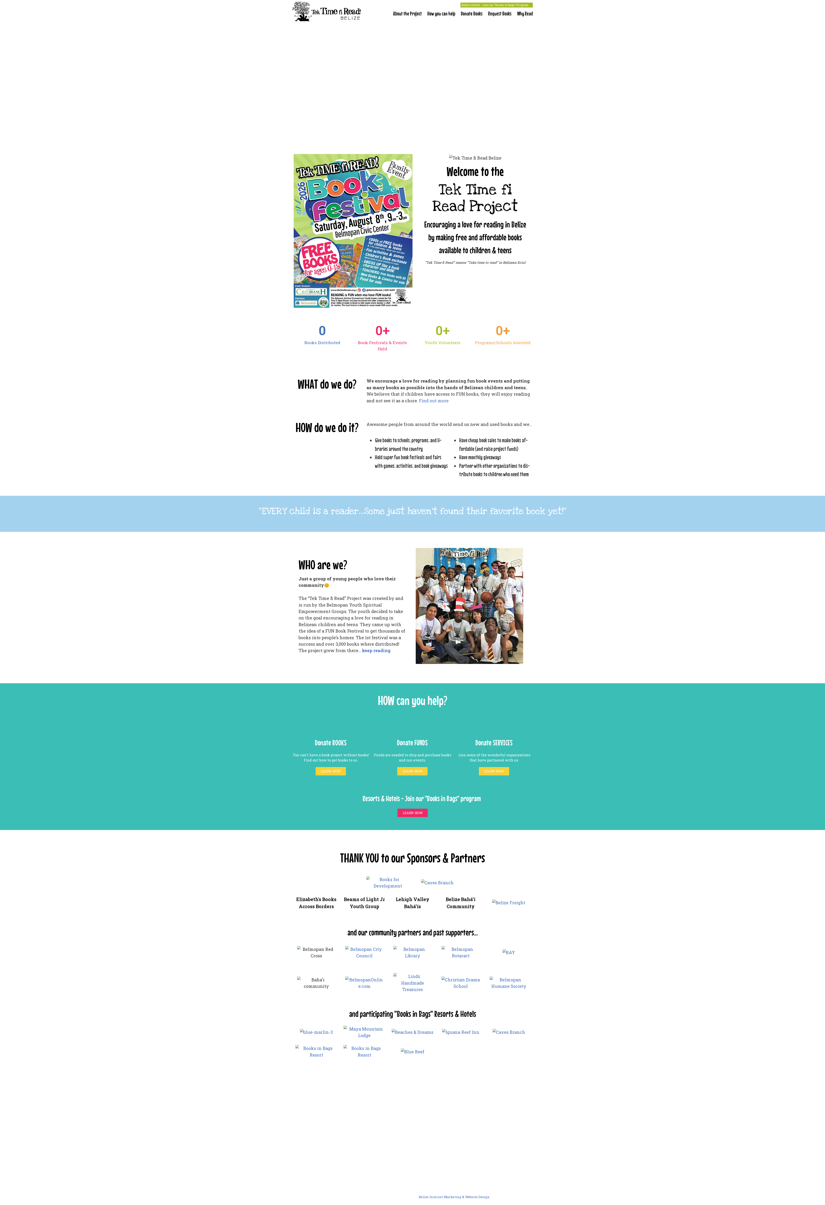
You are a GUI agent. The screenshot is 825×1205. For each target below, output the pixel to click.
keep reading (376, 650)
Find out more (434, 400)
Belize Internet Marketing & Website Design (454, 1197)
